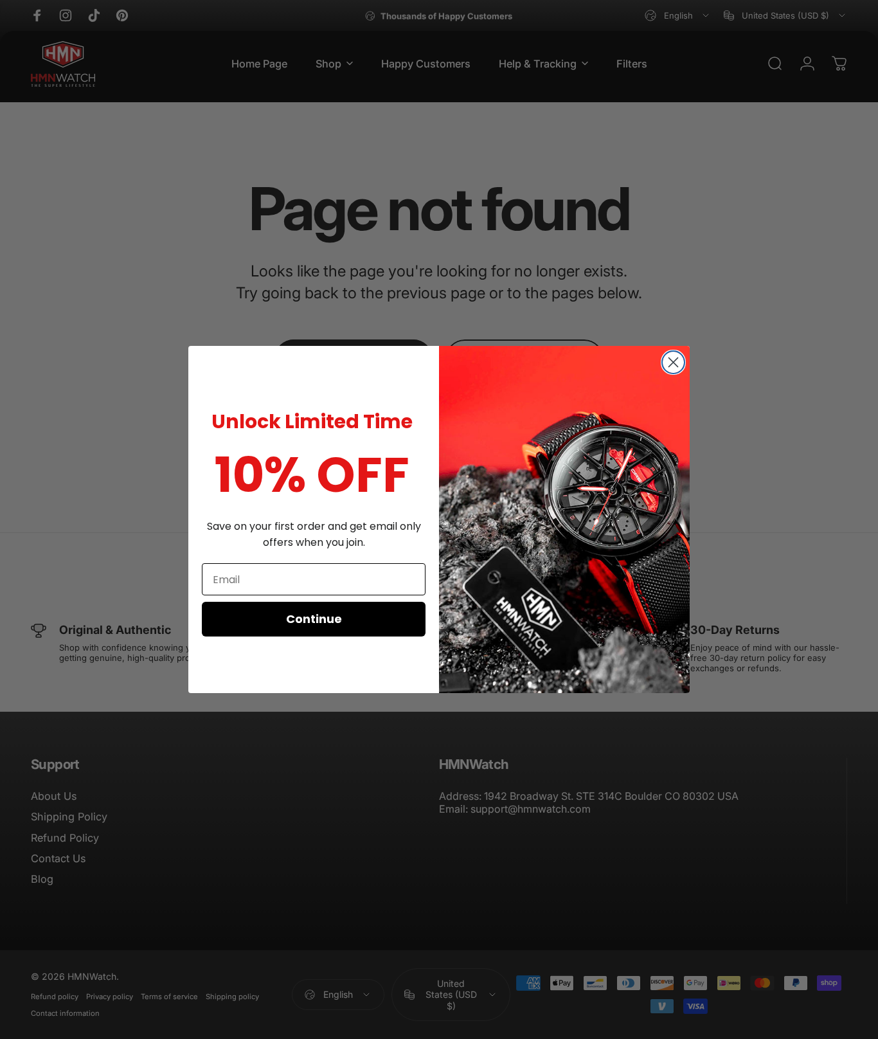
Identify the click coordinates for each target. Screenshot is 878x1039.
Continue (314, 619)
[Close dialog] (673, 362)
